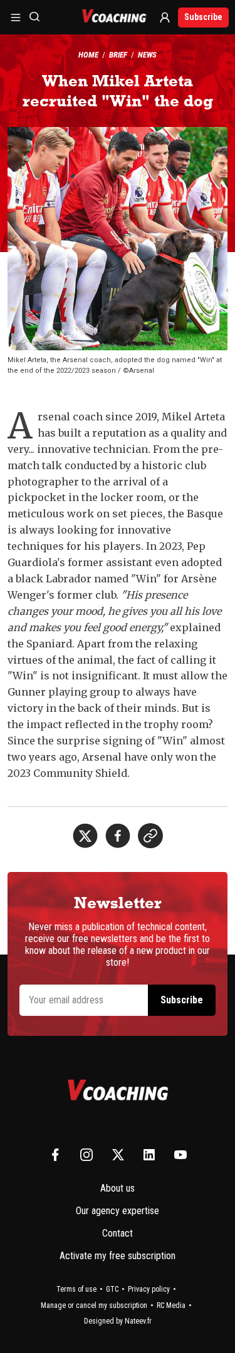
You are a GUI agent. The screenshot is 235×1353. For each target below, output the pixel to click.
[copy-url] (150, 835)
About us (117, 1188)
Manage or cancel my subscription (94, 1305)
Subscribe (203, 17)
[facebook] (117, 835)
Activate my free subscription (117, 1256)
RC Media (171, 1305)
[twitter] (85, 835)
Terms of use (76, 1289)
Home (88, 54)
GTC (112, 1289)
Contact (117, 1233)
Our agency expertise (117, 1211)
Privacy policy (149, 1289)
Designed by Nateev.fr (118, 1321)
